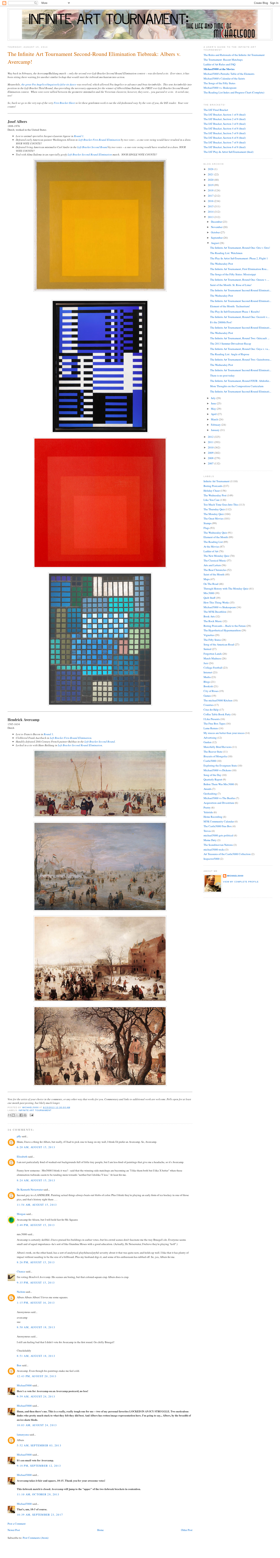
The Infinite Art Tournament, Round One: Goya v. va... (240, 349)
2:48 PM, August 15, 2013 (36, 1225)
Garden (208, 742)
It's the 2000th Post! (221, 322)
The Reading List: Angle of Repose (229, 354)
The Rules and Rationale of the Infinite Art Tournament (234, 55)
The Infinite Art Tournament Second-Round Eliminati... (240, 290)
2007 (211, 463)
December (217, 221)
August (215, 243)
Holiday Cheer (212, 490)
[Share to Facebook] (21, 1115)
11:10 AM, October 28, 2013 (38, 1494)
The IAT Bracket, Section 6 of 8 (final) (225, 137)
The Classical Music (215, 560)
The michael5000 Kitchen (218, 700)
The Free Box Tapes (214, 723)
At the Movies (211, 546)
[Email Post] (31, 1115)
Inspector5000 (212, 859)
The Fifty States (212, 640)
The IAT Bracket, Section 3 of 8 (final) (225, 124)
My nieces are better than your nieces (224, 733)
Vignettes (209, 635)
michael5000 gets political (218, 835)
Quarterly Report (213, 779)
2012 (211, 437)
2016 (211, 201)
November (217, 227)
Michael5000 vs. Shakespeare (220, 88)
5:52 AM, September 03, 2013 (39, 1445)
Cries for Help (211, 709)
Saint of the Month (214, 574)
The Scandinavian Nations (218, 845)
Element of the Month (216, 537)
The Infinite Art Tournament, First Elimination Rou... (239, 269)
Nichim (21, 1292)
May (214, 408)
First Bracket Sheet (64, 103)
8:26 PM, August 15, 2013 (36, 1262)
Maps (207, 579)
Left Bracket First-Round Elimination (99, 140)
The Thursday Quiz (214, 509)
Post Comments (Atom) (35, 1538)
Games (207, 695)
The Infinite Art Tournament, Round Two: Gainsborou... (240, 359)
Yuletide (208, 812)
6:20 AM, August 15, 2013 (36, 1147)
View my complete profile (241, 882)
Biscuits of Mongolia (215, 756)
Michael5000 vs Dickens (217, 770)
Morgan (21, 1214)
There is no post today (222, 375)
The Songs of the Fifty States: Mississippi (233, 274)
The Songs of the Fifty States (219, 83)
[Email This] (9, 1115)
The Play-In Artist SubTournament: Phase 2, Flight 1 (239, 258)
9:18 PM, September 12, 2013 (39, 1465)
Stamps (208, 523)
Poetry (207, 807)
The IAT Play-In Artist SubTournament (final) (228, 152)
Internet (208, 672)
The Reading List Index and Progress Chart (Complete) (234, 92)
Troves (207, 831)
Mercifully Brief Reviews (218, 747)
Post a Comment (17, 1523)
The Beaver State (213, 751)
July (213, 398)
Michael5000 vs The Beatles (219, 798)
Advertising (210, 737)
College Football (213, 667)
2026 (211, 169)
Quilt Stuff (209, 598)
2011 (211, 442)
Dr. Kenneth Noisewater (30, 1189)
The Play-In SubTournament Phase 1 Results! (235, 311)
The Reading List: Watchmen (226, 253)
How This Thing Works (216, 602)
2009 (211, 453)
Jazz (206, 663)
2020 (211, 179)
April (214, 414)
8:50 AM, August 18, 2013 (36, 1327)
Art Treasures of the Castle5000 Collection (227, 854)
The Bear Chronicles (215, 570)
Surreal (207, 649)
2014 (211, 211)
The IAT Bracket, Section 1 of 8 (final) (225, 114)
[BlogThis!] (13, 1115)
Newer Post (14, 1530)
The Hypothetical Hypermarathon (222, 630)
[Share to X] (17, 1115)
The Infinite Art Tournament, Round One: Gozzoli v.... (240, 317)
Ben (19, 1365)
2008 (211, 458)
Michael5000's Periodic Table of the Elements (229, 74)
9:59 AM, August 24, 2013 (36, 1396)
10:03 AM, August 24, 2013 (37, 1425)
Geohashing (210, 793)
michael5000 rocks (214, 849)
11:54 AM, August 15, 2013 (37, 1204)
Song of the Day (212, 775)
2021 (211, 174)
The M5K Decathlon (215, 611)
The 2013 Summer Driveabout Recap (230, 343)
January (215, 430)
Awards (208, 789)
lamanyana (23, 1434)
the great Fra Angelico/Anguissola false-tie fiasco (48, 84)
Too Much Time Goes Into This (221, 504)
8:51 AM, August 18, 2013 (36, 1356)
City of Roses (211, 691)
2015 (211, 206)
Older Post (186, 1530)
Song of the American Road (219, 644)
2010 (211, 447)
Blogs (207, 682)
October (215, 232)
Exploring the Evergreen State (220, 765)
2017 (211, 195)
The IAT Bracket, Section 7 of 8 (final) (225, 142)
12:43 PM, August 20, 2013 (37, 1376)
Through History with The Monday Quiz (226, 588)
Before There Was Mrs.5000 (219, 784)
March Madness (212, 658)
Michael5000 (30, 1107)
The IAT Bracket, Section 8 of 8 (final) (225, 147)
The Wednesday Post (221, 263)
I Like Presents (212, 719)
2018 (211, 190)
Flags (206, 528)
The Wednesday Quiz (215, 532)
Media (207, 677)
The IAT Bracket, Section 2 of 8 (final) (225, 119)
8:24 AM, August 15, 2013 (36, 1180)
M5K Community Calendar (219, 821)
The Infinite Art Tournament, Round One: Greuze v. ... (239, 279)
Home (100, 1530)
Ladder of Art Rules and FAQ (219, 64)
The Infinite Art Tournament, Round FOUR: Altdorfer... (240, 381)
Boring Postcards (213, 486)
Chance (21, 1271)
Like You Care (212, 500)
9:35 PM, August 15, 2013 (36, 1282)
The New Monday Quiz (216, 556)
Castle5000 (210, 761)
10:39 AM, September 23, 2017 (40, 1514)
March (215, 419)
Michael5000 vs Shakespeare (220, 607)
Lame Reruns (211, 728)
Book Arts (209, 616)
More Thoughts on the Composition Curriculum (236, 386)
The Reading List (213, 542)
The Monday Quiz (214, 514)
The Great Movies (213, 518)
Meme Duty (210, 840)
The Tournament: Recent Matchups (223, 59)
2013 (211, 217)
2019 (211, 185)
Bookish (208, 686)
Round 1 (78, 136)
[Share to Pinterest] (25, 1115)
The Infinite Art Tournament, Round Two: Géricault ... (239, 338)
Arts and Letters (212, 565)
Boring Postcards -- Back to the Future (225, 626)
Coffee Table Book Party (217, 714)
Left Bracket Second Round (92, 147)
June (214, 403)
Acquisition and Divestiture (219, 803)
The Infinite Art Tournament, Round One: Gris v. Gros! (240, 247)
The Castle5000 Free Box (218, 826)
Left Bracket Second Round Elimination (90, 154)
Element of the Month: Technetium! (230, 306)
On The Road (211, 584)
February (216, 424)
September (217, 237)
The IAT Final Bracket (216, 110)
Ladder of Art (211, 551)
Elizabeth (22, 1156)
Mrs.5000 (209, 593)
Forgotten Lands (213, 653)
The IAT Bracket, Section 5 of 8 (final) (225, 133)
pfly (19, 1136)
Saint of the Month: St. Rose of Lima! (231, 285)
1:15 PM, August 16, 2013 (36, 1302)
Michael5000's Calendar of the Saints (224, 78)
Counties (209, 705)
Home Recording (213, 817)
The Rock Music (213, 621)
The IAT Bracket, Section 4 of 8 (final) (225, 128)
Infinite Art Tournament (35, 1110)
